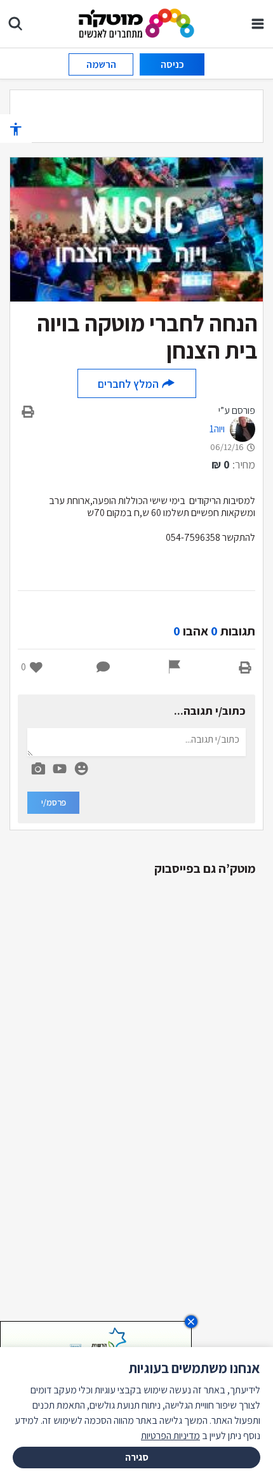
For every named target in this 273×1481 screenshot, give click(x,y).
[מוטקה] (137, 22)
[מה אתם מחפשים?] (15, 23)
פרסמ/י (53, 802)
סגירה (137, 1457)
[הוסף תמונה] (38, 766)
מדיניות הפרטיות (170, 1435)
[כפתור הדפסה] (245, 667)
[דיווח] (174, 667)
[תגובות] (103, 667)
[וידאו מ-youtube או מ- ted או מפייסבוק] (59, 768)
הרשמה (101, 64)
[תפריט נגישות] (16, 128)
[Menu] (258, 23)
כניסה (172, 64)
